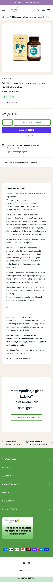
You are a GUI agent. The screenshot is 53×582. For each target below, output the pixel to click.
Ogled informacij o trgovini (17, 152)
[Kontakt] (43, 9)
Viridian (6, 79)
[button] (3, 9)
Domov (6, 17)
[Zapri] (48, 380)
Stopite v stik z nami (24, 417)
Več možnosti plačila (26, 136)
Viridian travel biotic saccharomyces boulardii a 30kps (30, 17)
